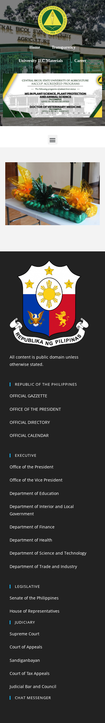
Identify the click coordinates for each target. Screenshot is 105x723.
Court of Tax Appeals (30, 673)
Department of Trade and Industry (43, 566)
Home (34, 47)
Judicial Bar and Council (33, 686)
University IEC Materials (41, 61)
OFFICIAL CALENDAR (29, 435)
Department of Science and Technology (48, 553)
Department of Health (31, 540)
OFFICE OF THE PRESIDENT (35, 409)
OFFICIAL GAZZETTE (28, 395)
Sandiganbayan (25, 660)
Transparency (64, 47)
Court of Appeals (26, 647)
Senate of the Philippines (34, 598)
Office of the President (31, 467)
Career (80, 61)
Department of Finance (32, 527)
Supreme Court (24, 633)
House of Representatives (35, 611)
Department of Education (34, 493)
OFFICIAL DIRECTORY (30, 422)
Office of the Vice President (36, 480)
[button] (10, 113)
